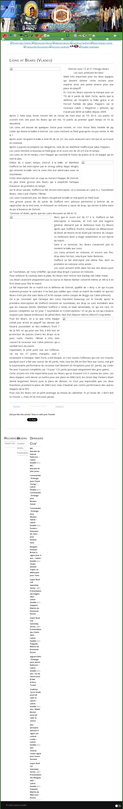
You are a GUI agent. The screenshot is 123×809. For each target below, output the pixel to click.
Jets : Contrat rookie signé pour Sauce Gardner (35, 753)
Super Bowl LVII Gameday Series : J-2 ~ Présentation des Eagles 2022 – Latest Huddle (35, 591)
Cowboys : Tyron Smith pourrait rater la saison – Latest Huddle (35, 698)
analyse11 (59, 406)
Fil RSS (20, 448)
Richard (16, 406)
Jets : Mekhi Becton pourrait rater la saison (35, 715)
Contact (21, 443)
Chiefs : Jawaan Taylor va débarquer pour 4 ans (34, 570)
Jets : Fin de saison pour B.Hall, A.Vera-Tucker (35, 679)
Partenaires (22, 452)
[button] (118, 805)
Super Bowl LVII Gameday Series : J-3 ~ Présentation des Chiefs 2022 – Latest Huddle (35, 629)
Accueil (9, 45)
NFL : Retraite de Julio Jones (35, 468)
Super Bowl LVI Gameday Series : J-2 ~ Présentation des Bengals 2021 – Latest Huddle (35, 774)
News (21, 45)
